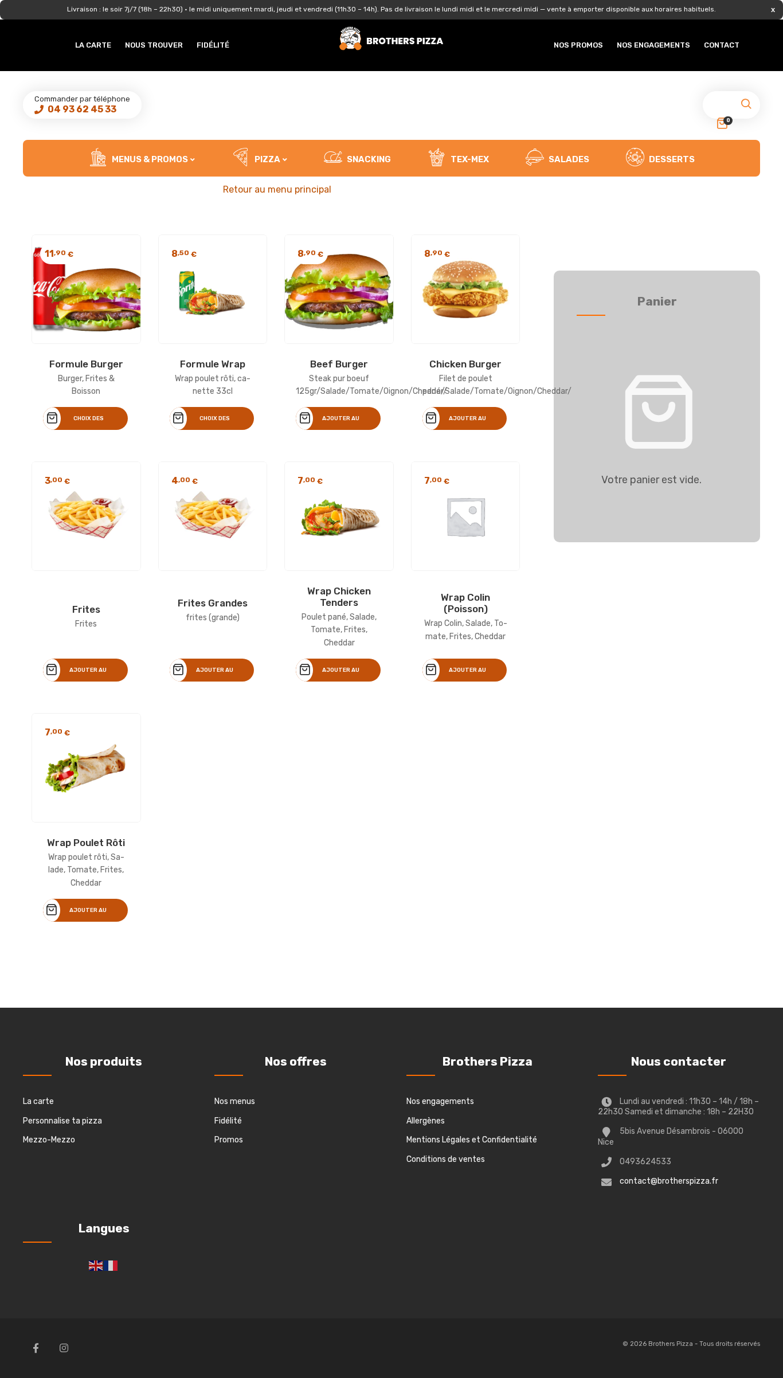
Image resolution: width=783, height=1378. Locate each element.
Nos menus (234, 1101)
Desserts (671, 159)
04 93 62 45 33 (81, 109)
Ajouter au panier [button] (340, 422)
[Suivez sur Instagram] (63, 1348)
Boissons (402, 196)
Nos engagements (653, 45)
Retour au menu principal (277, 189)
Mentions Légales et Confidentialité (471, 1140)
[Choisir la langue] (96, 1265)
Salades (568, 159)
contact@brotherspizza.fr (669, 1181)
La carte (93, 45)
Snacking (368, 159)
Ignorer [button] (773, 9)
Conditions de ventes (445, 1159)
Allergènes (425, 1121)
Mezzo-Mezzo (49, 1140)
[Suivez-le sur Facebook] (35, 1348)
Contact (721, 45)
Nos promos (578, 45)
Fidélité (213, 45)
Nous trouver (154, 45)
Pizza (266, 159)
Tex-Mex (469, 159)
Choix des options (88, 422)
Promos (228, 1140)
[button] (745, 107)
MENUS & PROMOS (149, 159)
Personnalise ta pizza (62, 1121)
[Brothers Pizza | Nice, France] (391, 38)
